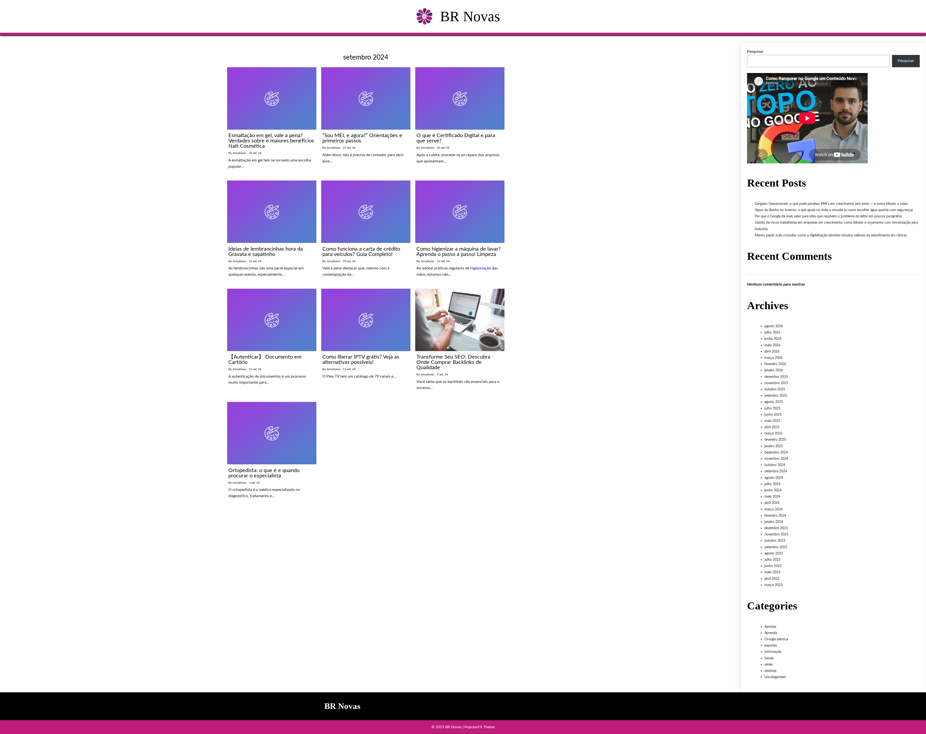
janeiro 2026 (773, 370)
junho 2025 (773, 414)
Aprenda (770, 633)
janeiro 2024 (773, 522)
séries (768, 664)
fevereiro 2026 (775, 364)
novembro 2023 (776, 534)
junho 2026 (773, 338)
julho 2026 (772, 332)
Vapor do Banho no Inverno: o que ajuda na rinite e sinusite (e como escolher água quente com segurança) (834, 210)
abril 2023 (771, 579)
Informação (773, 652)
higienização (480, 268)
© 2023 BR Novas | (447, 727)
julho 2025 (772, 408)
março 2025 (773, 433)
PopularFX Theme (479, 727)
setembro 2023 (775, 547)
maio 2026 (772, 345)
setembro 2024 (775, 471)
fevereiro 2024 (775, 515)
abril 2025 (771, 427)
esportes (770, 645)
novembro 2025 (776, 383)
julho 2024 (772, 484)
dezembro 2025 (776, 377)
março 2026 (773, 358)
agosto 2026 (773, 326)
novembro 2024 (776, 458)
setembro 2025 (775, 395)
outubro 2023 (774, 540)
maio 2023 (772, 572)
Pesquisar (755, 51)
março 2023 (773, 585)
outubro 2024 (774, 465)
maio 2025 (772, 421)
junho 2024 (773, 490)
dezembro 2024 (776, 452)
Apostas (770, 626)
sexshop (770, 671)
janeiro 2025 (773, 446)
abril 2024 (771, 503)
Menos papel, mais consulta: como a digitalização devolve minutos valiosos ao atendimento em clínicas (831, 235)
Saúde (769, 658)
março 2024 (773, 509)
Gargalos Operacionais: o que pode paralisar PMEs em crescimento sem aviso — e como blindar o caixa (831, 204)
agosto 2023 (773, 553)
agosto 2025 (773, 402)
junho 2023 (773, 566)
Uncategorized (775, 677)
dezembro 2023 (776, 528)
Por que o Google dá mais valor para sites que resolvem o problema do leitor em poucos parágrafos (828, 216)
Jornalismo (239, 153)
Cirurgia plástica (776, 639)
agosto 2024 (773, 478)
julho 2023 (772, 559)
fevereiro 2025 (775, 439)
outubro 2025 (774, 389)
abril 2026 (771, 351)
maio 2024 (772, 496)
